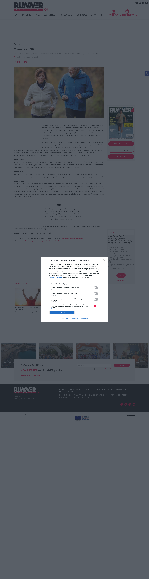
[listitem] (74, 284)
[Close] (104, 260)
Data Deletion (64, 318)
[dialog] (74, 289)
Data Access (74, 318)
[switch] (96, 287)
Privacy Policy (84, 318)
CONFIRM (62, 312)
